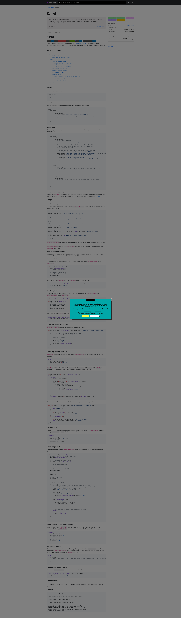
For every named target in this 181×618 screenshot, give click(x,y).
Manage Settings (94, 316)
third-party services (80, 312)
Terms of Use (98, 311)
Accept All (85, 316)
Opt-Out (100, 313)
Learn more (93, 306)
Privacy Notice (87, 311)
